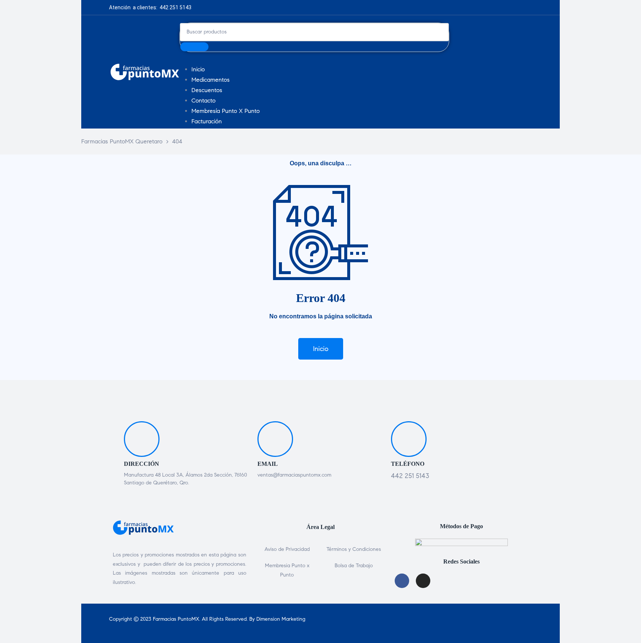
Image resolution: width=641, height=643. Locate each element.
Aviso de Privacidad (287, 549)
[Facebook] (327, 7)
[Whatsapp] (361, 7)
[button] (320, 349)
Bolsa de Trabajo (354, 565)
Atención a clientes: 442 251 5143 (150, 7)
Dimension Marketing (280, 619)
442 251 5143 (410, 476)
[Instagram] (344, 7)
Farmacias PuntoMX (176, 619)
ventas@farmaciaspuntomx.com (294, 475)
